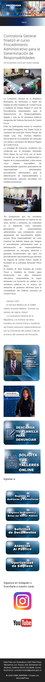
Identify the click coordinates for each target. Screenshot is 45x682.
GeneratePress (22, 678)
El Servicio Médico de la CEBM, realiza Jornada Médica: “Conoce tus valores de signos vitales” (21, 308)
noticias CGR (12, 301)
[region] (22, 8)
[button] (15, 14)
